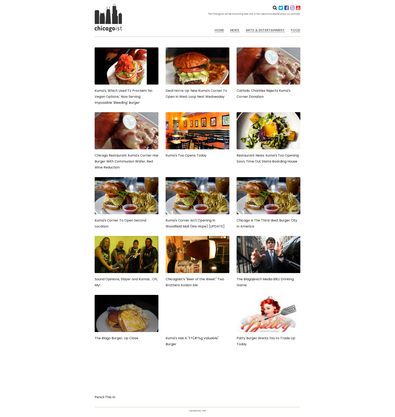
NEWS (234, 30)
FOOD (295, 30)
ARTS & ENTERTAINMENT (265, 30)
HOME (219, 30)
